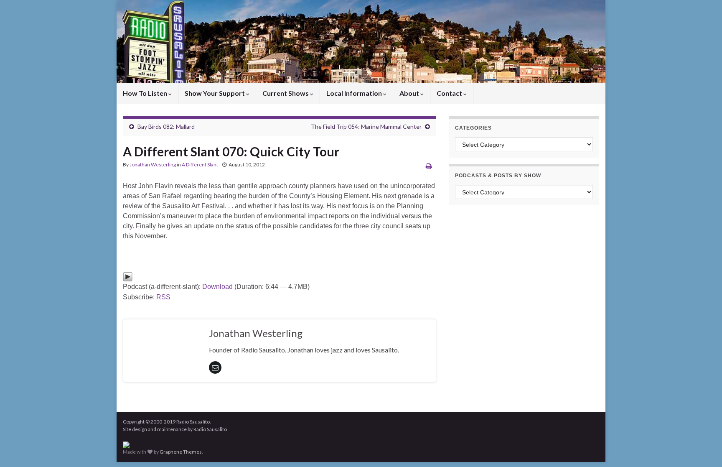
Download (217, 286)
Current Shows (286, 93)
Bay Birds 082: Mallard (166, 126)
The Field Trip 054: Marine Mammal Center (366, 126)
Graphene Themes (181, 452)
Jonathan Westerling (153, 164)
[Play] (127, 276)
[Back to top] (703, 448)
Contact (450, 93)
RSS (163, 297)
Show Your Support (215, 93)
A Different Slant (200, 164)
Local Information (354, 93)
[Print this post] (429, 166)
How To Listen (145, 93)
